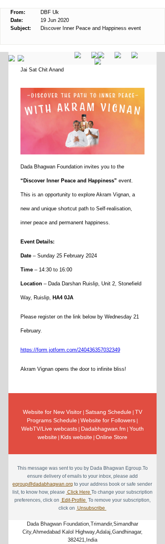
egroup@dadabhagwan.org (42, 484)
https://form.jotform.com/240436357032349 (70, 350)
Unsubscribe (91, 508)
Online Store (111, 437)
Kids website (76, 437)
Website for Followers (107, 420)
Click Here (78, 492)
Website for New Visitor (52, 412)
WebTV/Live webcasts (49, 428)
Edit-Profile (73, 500)
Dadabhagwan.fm (103, 428)
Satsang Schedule (108, 412)
